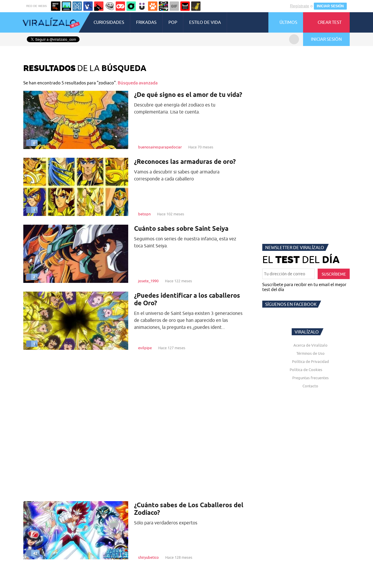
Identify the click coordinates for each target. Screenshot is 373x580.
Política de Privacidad (310, 361)
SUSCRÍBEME (334, 274)
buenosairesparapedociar (160, 147)
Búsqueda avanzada (138, 82)
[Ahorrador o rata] (195, 6)
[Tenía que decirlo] (185, 6)
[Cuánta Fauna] (152, 6)
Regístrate (299, 5)
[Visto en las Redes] (88, 6)
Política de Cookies (306, 370)
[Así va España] (98, 6)
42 (35, 553)
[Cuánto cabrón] (109, 6)
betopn (144, 214)
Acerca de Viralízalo (310, 345)
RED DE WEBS (36, 6)
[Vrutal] (120, 6)
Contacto (310, 386)
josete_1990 (148, 281)
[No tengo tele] (163, 6)
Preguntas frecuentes (310, 378)
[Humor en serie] (142, 6)
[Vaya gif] (174, 6)
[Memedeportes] (77, 6)
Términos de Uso (310, 353)
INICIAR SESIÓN (330, 6)
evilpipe (145, 348)
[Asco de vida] (55, 6)
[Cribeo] (131, 6)
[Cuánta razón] (66, 6)
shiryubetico (148, 557)
